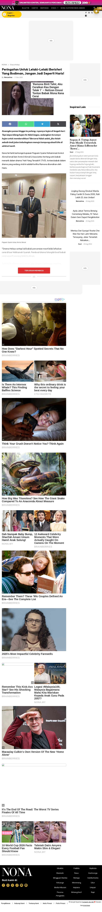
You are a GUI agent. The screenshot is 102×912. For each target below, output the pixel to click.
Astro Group (86, 905)
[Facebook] (86, 12)
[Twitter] (92, 12)
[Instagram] (88, 12)
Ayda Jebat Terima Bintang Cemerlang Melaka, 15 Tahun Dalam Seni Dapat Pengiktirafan (85, 214)
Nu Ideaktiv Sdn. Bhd (88, 902)
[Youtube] (21, 885)
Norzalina (8, 77)
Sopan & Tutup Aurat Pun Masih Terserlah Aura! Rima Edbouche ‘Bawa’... (83, 144)
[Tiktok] (17, 885)
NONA (4, 64)
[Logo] (7, 8)
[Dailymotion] (86, 15)
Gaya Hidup (15, 64)
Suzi (71, 152)
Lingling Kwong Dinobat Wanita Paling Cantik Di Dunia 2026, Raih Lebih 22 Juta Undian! (85, 194)
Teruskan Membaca (34, 270)
